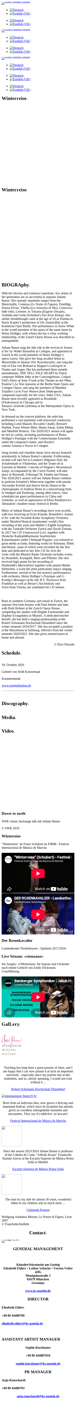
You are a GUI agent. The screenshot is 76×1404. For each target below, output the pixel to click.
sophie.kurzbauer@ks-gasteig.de (38, 1363)
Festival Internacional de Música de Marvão (38, 1120)
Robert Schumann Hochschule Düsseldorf (38, 1089)
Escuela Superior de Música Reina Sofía (38, 1169)
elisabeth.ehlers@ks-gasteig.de (22, 1323)
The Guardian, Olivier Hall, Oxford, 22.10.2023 (41, 209)
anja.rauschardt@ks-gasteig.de (38, 1396)
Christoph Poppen (38, 1210)
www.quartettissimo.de (16, 685)
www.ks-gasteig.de (38, 1291)
